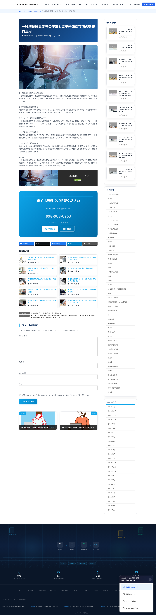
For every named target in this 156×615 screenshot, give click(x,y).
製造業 (110, 328)
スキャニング (112, 212)
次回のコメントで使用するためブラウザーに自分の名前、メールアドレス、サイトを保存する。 (56, 395)
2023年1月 (111, 510)
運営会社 (87, 590)
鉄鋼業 (110, 362)
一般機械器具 (46, 313)
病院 (109, 293)
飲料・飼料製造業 (114, 388)
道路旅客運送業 (113, 345)
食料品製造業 (112, 384)
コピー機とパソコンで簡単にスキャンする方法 (125, 109)
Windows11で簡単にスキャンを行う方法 (125, 61)
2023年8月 (111, 480)
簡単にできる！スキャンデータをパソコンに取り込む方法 (125, 93)
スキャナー (40, 315)
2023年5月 (111, 493)
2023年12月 (112, 463)
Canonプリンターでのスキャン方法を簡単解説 (125, 139)
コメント (23, 336)
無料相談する (50, 228)
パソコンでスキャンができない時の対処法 (125, 31)
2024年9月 (111, 424)
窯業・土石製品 (113, 306)
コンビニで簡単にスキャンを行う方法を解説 (125, 171)
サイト (21, 384)
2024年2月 (111, 454)
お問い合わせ (77, 590)
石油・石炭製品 (113, 298)
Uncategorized (113, 194)
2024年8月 (111, 428)
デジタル (65, 315)
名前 (21, 362)
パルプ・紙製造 (113, 224)
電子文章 (57, 317)
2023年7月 (111, 484)
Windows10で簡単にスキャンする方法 (125, 124)
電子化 (93, 315)
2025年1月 (111, 407)
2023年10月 (112, 471)
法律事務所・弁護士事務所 (117, 289)
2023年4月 (111, 497)
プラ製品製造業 (113, 229)
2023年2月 (111, 506)
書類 (83, 315)
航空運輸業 (111, 323)
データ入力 (57, 315)
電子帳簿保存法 (56, 313)
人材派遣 (111, 237)
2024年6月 (111, 437)
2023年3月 (111, 501)
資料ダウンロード (138, 587)
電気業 (110, 371)
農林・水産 (111, 332)
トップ (19, 590)
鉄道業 (110, 358)
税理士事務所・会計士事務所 (117, 302)
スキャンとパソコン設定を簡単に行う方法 (125, 77)
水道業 (110, 285)
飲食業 (110, 392)
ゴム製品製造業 (113, 203)
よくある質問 (64, 590)
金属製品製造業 (113, 353)
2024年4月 (111, 445)
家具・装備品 (112, 259)
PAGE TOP (151, 595)
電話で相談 (67, 229)
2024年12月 (112, 411)
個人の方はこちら (138, 608)
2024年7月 (111, 433)
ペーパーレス (75, 315)
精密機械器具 (112, 310)
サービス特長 (29, 590)
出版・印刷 (111, 246)
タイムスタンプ (35, 313)
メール (22, 373)
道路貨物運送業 (113, 349)
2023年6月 (111, 488)
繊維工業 (111, 319)
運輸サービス (112, 341)
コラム (96, 590)
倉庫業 (110, 242)
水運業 (110, 280)
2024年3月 (111, 450)
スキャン (48, 315)
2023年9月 (111, 476)
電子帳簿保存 (36, 317)
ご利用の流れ (42, 590)
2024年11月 (112, 415)
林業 (109, 276)
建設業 (110, 263)
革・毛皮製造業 (113, 379)
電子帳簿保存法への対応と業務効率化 (80, 268)
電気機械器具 (112, 375)
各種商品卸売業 (113, 255)
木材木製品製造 (113, 272)
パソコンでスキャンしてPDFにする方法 (125, 46)
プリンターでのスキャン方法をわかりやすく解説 (125, 155)
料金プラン (53, 590)
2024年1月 (111, 458)
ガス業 (110, 199)
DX (33, 315)
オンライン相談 (138, 601)
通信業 (110, 336)
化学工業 (111, 250)
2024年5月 (111, 441)
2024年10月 (112, 420)
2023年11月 (112, 467)
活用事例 (105, 590)
